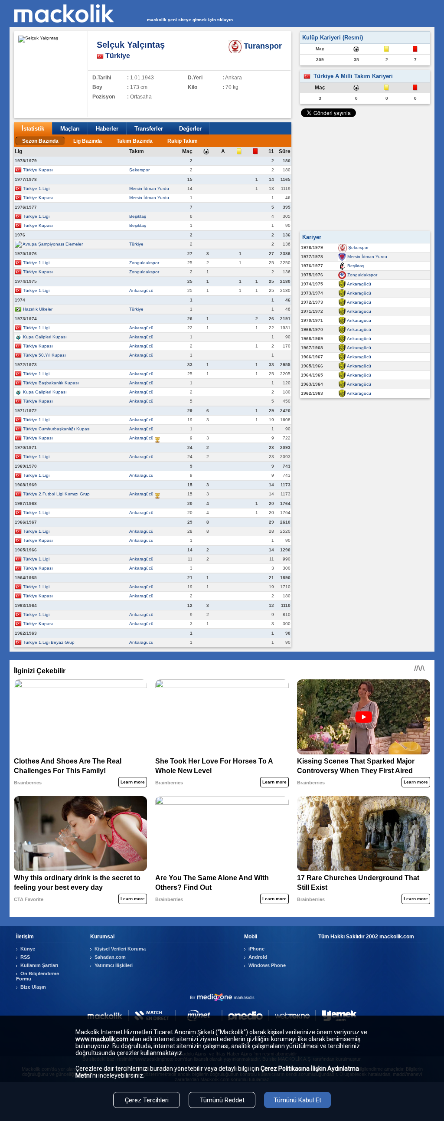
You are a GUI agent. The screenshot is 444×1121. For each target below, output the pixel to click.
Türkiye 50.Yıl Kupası (44, 355)
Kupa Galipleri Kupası (45, 336)
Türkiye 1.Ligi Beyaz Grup (49, 642)
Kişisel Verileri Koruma (120, 948)
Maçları (70, 128)
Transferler (148, 128)
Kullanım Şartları (39, 965)
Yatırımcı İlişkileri (114, 965)
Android (257, 957)
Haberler (107, 128)
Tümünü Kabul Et (297, 1100)
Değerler (190, 128)
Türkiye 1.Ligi (36, 188)
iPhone (256, 948)
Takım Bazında (135, 141)
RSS (25, 957)
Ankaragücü (141, 290)
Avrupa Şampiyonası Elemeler (53, 244)
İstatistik (33, 128)
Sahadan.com (110, 957)
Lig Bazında (87, 141)
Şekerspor (139, 169)
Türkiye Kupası (38, 169)
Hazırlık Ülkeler (37, 309)
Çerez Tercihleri (147, 1100)
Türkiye (136, 244)
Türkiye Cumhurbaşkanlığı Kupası (57, 428)
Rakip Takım (182, 141)
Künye (27, 948)
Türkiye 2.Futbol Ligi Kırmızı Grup (56, 494)
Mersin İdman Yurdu (149, 188)
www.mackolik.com (101, 1039)
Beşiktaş (137, 216)
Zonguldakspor (144, 262)
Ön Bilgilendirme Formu (37, 976)
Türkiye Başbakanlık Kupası (51, 382)
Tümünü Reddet (222, 1100)
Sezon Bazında (40, 141)
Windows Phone (267, 965)
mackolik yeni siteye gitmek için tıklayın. (190, 19)
